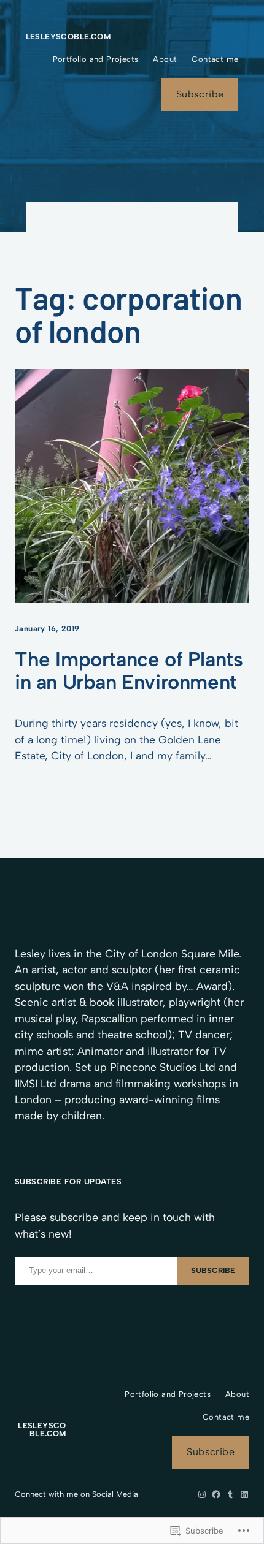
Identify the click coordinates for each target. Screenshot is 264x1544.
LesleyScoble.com (68, 36)
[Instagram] (202, 1494)
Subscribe (200, 94)
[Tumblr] (230, 1494)
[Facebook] (216, 1494)
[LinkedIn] (244, 1494)
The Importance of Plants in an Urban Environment (129, 670)
